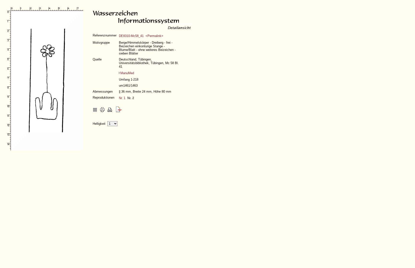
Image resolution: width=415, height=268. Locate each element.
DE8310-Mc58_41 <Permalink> (141, 36)
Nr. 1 (122, 98)
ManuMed (127, 73)
